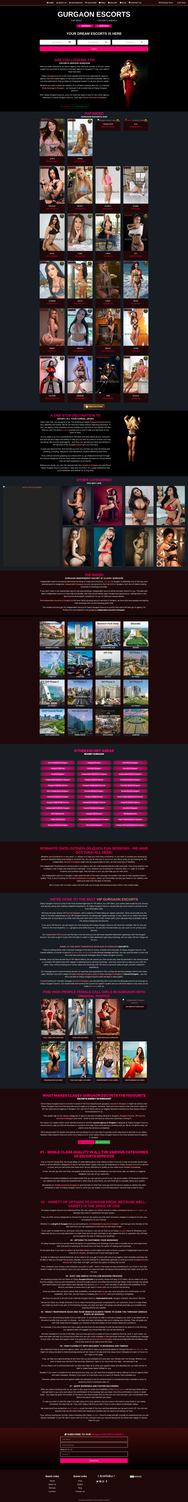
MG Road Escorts (130, 814)
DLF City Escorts (58, 814)
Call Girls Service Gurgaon (130, 785)
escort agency (139, 1210)
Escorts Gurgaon (57, 774)
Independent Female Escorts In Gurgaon (94, 819)
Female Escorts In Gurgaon (130, 780)
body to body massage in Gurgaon (107, 974)
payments (103, 1294)
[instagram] (103, 1481)
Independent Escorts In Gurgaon (58, 780)
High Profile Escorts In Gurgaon (130, 819)
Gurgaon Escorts (94, 763)
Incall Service (104, 1142)
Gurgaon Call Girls (58, 768)
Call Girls (110, 584)
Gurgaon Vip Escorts (94, 814)
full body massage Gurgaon (80, 974)
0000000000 (86, 26)
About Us (62, 3)
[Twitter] (97, 1481)
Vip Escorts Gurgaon (94, 825)
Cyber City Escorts (58, 819)
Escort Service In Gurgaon (58, 763)
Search (94, 49)
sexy (128, 869)
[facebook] (106, 1481)
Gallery (113, 3)
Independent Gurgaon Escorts (94, 802)
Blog (124, 3)
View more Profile (95, 407)
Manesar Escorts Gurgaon (58, 825)
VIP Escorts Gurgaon (71, 913)
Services (52, 1488)
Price (103, 3)
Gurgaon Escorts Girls (99, 422)
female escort (119, 1389)
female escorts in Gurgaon (66, 1185)
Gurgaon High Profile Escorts (58, 802)
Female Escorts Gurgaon (130, 791)
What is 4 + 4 (66, 1450)
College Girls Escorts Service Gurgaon (130, 825)
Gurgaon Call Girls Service (58, 785)
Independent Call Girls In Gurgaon (94, 774)
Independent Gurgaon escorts (77, 584)
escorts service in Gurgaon (101, 1339)
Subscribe (94, 1460)
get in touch (100, 1285)
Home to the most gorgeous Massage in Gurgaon (89, 946)
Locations (91, 3)
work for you (138, 1349)
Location (52, 1491)
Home (51, 3)
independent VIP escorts (56, 935)
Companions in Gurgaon (85, 878)
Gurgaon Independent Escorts (94, 785)
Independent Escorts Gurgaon (130, 774)
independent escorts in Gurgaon (105, 1224)
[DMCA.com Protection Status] (136, 1476)
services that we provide (81, 952)
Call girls (107, 581)
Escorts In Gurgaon (130, 768)
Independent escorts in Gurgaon (57, 600)
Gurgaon (122, 1231)
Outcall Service (87, 1142)
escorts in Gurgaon (72, 862)
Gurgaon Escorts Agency (130, 802)
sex (75, 857)
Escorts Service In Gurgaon (94, 808)
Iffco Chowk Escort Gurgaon (57, 791)
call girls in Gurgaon (89, 465)
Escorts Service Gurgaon (94, 791)
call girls (82, 1253)
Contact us (136, 3)
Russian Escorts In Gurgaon (57, 797)
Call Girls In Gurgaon (130, 763)
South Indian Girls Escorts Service (130, 797)
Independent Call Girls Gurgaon (58, 808)
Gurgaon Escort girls (77, 445)
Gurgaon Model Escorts (94, 797)
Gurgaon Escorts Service (94, 780)
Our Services (77, 3)
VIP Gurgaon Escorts (117, 899)
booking (65, 430)
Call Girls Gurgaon (94, 768)
